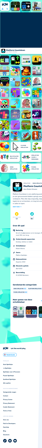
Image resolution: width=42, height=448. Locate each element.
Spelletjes (27, 183)
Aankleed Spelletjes (9, 379)
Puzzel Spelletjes (20, 292)
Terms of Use (7, 410)
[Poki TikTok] (5, 441)
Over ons (6, 420)
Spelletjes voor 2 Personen (11, 372)
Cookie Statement (8, 407)
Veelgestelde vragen (9, 392)
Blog (4, 431)
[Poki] (5, 4)
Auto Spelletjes (8, 364)
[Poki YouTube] (15, 441)
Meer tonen (16, 206)
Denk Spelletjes (20, 288)
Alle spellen (7, 383)
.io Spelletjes (7, 368)
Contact (5, 396)
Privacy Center (7, 399)
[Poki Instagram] (10, 441)
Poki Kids (6, 427)
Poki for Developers (9, 423)
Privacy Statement (9, 403)
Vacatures (6, 434)
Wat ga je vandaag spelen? (7, 9)
